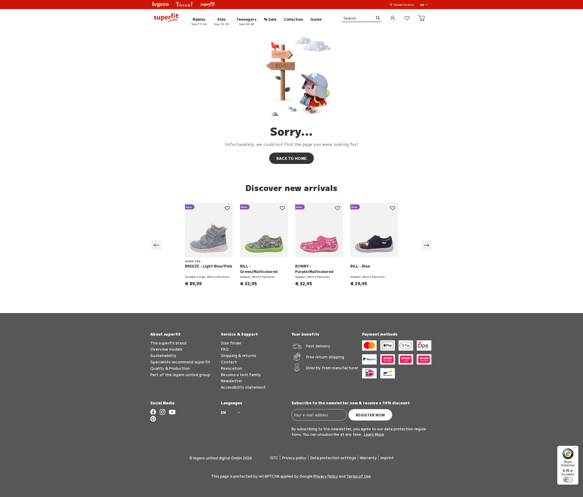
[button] (160, 4)
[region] (291, 245)
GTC (274, 457)
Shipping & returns (238, 355)
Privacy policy (294, 457)
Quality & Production (170, 368)
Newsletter (231, 380)
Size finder (231, 343)
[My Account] (392, 18)
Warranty (368, 457)
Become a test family (241, 374)
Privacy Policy (325, 476)
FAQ (225, 349)
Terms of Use (358, 476)
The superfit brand (168, 343)
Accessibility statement (243, 387)
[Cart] (421, 18)
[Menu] (575, 448)
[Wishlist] (407, 18)
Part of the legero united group (180, 374)
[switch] (568, 479)
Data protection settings (333, 457)
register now (370, 415)
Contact (229, 361)
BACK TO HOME (291, 158)
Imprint (387, 457)
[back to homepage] (166, 18)
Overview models (166, 349)
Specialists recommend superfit (180, 361)
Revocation (231, 368)
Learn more (374, 434)
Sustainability (163, 355)
